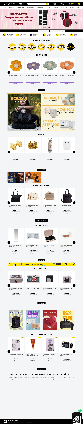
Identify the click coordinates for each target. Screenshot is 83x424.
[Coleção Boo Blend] (50, 177)
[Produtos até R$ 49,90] (12, 47)
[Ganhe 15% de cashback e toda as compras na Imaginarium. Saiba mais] (41, 265)
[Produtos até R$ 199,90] (51, 47)
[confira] (33, 320)
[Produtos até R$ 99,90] (32, 47)
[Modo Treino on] (67, 320)
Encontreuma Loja (54, 4)
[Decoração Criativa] (58, 105)
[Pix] (30, 34)
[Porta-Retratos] (58, 130)
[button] (21, 4)
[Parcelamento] (44, 34)
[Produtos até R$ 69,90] (22, 47)
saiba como (75, 35)
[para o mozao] (50, 320)
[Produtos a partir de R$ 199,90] (61, 47)
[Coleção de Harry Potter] (16, 182)
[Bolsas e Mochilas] (24, 130)
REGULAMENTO (48, 0)
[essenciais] (16, 320)
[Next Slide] (81, 19)
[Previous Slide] (2, 19)
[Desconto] (17, 34)
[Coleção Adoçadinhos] (67, 177)
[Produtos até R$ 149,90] (42, 47)
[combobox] (38, 4)
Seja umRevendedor (62, 4)
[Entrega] (71, 34)
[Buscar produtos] (47, 4)
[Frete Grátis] (4, 34)
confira (21, 35)
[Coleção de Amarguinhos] (33, 182)
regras (12, 35)
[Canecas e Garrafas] (58, 117)
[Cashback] (57, 34)
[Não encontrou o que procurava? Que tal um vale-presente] (71, 47)
